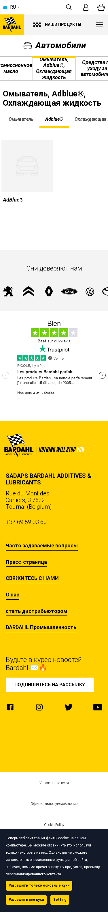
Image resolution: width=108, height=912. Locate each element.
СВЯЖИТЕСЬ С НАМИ (32, 578)
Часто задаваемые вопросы (42, 546)
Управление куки (54, 783)
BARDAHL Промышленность (41, 627)
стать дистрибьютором (36, 611)
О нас (12, 595)
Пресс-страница (26, 562)
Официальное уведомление (54, 804)
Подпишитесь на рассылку (49, 684)
